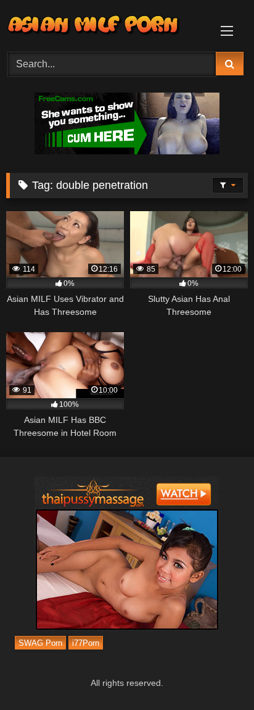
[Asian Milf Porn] (104, 24)
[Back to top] (215, 673)
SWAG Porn (40, 643)
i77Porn (85, 643)
